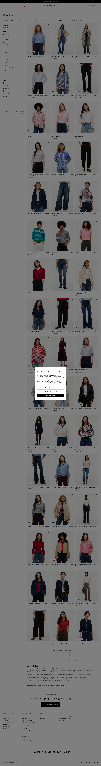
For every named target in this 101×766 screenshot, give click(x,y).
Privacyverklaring (58, 382)
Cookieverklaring (49, 382)
